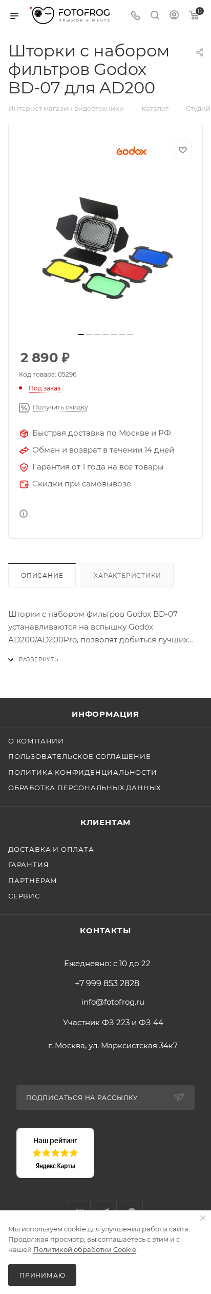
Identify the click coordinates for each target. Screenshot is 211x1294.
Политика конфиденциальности (82, 772)
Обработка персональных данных (84, 787)
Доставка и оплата (51, 849)
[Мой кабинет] (174, 16)
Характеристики (127, 575)
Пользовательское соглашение (79, 756)
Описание (42, 575)
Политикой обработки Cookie (84, 1249)
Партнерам (32, 880)
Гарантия (28, 864)
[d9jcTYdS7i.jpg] (105, 249)
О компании (36, 741)
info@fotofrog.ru (112, 1002)
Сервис (24, 896)
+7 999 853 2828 (107, 983)
